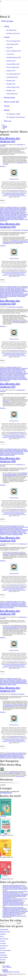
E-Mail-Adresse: (3, 782)
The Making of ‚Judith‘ (13, 114)
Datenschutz (5, 970)
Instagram (5, 127)
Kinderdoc (2, 453)
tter (3, 124)
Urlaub (7, 37)
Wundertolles (11, 607)
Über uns (7, 121)
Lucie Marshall (21, 377)
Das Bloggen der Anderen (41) (10, 140)
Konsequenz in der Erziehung (11, 377)
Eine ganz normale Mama (9, 373)
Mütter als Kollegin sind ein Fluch (12, 293)
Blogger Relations (14, 602)
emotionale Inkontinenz (5, 604)
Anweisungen (16, 208)
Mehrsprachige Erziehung (5, 683)
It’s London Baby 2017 (13, 74)
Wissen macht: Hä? (11, 102)
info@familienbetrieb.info (6, 792)
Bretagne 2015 (10, 80)
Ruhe (15, 218)
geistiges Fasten (17, 452)
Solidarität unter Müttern (5, 219)
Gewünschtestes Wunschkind (10, 214)
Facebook (5, 126)
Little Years (7, 530)
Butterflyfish (17, 289)
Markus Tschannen (4, 532)
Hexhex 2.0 (23, 290)
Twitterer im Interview (22, 379)
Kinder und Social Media (22, 214)
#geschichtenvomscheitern (5, 368)
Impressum (5, 969)
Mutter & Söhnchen (13, 532)
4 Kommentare (24, 230)
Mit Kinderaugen (15, 683)
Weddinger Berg (3, 220)
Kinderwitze (7, 453)
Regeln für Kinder (23, 683)
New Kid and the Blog (8, 606)
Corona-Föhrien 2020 (12, 64)
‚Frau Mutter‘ (5, 163)
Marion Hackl (25, 291)
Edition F (2, 373)
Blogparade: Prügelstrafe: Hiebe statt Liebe (9, 210)
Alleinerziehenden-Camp (5, 527)
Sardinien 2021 (10, 61)
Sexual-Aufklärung (14, 533)
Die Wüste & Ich (20, 527)
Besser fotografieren (12, 287)
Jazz (22, 452)
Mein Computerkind (18, 215)
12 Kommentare (19, 307)
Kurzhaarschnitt (3, 215)
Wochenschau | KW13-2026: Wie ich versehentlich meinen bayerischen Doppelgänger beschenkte (15, 912)
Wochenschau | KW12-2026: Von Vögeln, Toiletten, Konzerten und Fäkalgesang (14, 914)
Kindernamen (23, 754)
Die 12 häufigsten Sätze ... (18, 372)
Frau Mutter (7, 290)
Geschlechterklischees (14, 213)
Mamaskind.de (18, 291)
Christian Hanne (19, 144)
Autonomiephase (3, 754)
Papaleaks (20, 532)
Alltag (6, 26)
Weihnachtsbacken (23, 606)
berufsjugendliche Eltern (18, 450)
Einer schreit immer (4, 938)
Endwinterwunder (7, 212)
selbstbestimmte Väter (4, 533)
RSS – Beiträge (6, 965)
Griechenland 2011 (12, 94)
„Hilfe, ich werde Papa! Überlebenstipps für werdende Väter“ (13, 193)
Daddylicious (6, 451)
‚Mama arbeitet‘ (20, 162)
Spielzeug (21, 533)
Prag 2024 (9, 47)
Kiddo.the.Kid (16, 375)
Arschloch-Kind (24, 368)
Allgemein (8, 753)
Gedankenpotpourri (15, 604)
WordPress (10, 974)
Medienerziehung (3, 379)
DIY (25, 372)
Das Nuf (18, 754)
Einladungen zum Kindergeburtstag (14, 679)
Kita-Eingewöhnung (15, 529)
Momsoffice (9, 756)
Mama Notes (3, 948)
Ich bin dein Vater (4, 291)
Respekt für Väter (10, 218)
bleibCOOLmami (13, 209)
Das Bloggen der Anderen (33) (10, 302)
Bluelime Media (3, 975)
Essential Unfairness (20, 212)
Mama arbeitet (10, 215)
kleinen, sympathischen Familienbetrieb (12, 772)
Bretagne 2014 (10, 84)
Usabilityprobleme (21, 296)
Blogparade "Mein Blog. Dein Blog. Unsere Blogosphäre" (14, 288)
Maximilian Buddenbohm (5, 292)
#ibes (23, 525)
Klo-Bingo (20, 605)
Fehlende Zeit (6, 681)
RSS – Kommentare (7, 967)
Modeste (10, 379)
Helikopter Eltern (18, 528)
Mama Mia (9, 378)
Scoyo (24, 532)
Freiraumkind (6, 213)
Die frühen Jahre (11, 30)
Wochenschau (9, 97)
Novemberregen (3, 955)
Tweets (7, 106)
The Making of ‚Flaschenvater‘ (15, 117)
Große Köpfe (3, 375)
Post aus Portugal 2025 (13, 41)
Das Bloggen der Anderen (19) (10, 612)
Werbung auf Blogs (12, 684)
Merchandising (6, 400)
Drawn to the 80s (22, 602)
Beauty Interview (3, 287)
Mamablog (19, 530)
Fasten (12, 452)
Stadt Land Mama (15, 219)
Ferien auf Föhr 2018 (12, 67)
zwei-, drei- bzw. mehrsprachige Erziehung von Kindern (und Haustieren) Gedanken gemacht (15, 627)
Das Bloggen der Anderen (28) (10, 460)
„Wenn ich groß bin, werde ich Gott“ (16, 190)
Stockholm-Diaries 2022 (13, 57)
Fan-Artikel (7, 452)
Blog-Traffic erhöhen (21, 209)
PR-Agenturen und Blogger (15, 295)
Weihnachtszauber (4, 607)
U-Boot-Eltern (8, 534)
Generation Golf (10, 528)
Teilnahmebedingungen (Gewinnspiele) (11, 971)
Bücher (7, 110)
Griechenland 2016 (12, 77)
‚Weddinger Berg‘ (15, 240)
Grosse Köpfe (3, 943)
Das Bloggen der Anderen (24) (10, 539)
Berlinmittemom (3, 369)
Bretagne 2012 (10, 90)
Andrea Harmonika (9, 208)
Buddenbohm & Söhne (5, 931)
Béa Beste (6, 209)
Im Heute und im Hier (13, 33)
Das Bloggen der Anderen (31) (10, 385)
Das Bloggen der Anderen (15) (10, 689)
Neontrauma (2, 217)
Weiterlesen (3, 166)
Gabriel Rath (12, 681)
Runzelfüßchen (20, 218)
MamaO (14, 755)
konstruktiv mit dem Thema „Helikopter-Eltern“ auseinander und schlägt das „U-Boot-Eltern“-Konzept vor (15, 474)
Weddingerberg (21, 757)
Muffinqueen (16, 756)
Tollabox (25, 533)
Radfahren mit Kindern (16, 217)
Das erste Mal (12, 451)
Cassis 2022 (10, 54)
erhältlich (4, 835)
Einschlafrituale (19, 373)
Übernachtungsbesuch (5, 380)
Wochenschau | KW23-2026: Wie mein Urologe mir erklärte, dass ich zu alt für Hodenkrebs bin (14, 886)
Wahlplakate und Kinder (17, 534)
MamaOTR (24, 530)
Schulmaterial (14, 757)
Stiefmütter (21, 219)
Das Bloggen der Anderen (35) (10, 225)
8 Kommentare (21, 694)
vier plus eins (3, 959)
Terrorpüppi (24, 295)
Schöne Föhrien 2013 (12, 87)
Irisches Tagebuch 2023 (13, 51)
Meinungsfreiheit (15, 292)
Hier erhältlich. (3, 816)
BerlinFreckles (3, 679)
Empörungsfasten (19, 451)
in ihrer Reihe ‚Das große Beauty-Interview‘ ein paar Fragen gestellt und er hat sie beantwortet (15, 242)
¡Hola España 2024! (12, 44)
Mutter (24, 215)
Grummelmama (9, 375)
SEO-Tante (16, 606)
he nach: (2, 923)
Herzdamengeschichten (16, 290)
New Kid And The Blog (5, 950)
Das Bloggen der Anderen (11, 207)
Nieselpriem (8, 217)
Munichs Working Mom (9, 455)
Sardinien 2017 (10, 71)
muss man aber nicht (20, 776)
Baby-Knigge (25, 286)
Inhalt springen (7, 21)
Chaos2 (20, 210)
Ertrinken (13, 212)
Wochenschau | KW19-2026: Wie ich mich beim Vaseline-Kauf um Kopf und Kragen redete (15, 892)
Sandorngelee (8, 757)
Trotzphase (2, 534)
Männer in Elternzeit (22, 378)
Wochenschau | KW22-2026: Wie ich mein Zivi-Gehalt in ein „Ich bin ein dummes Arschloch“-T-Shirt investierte (15, 888)
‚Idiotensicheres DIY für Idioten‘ (19, 321)
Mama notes (14, 378)
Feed (4, 128)
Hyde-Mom (7, 605)
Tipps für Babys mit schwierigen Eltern (8, 296)
